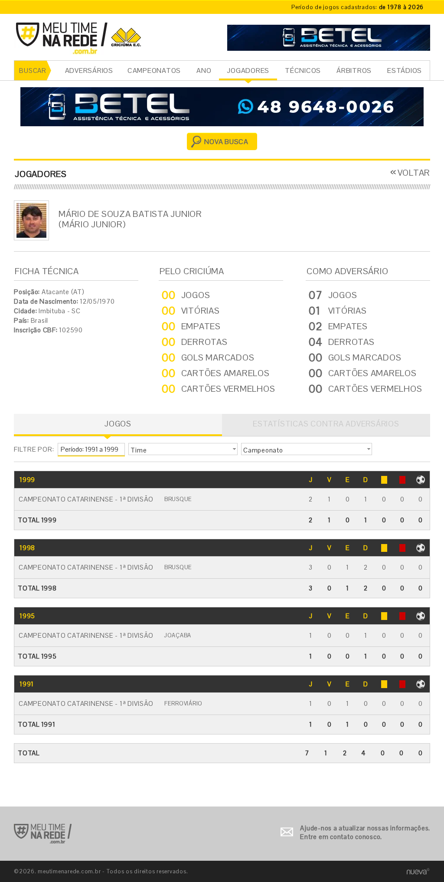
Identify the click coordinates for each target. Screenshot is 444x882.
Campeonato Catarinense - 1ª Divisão (86, 499)
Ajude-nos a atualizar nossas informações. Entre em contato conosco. (365, 832)
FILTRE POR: (34, 449)
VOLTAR (414, 172)
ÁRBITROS (354, 70)
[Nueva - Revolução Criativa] (418, 871)
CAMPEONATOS (154, 70)
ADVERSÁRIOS (89, 70)
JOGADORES (248, 70)
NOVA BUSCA (226, 141)
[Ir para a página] (328, 37)
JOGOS (117, 424)
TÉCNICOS (303, 70)
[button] (183, 449)
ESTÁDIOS (404, 70)
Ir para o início (43, 833)
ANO (203, 70)
